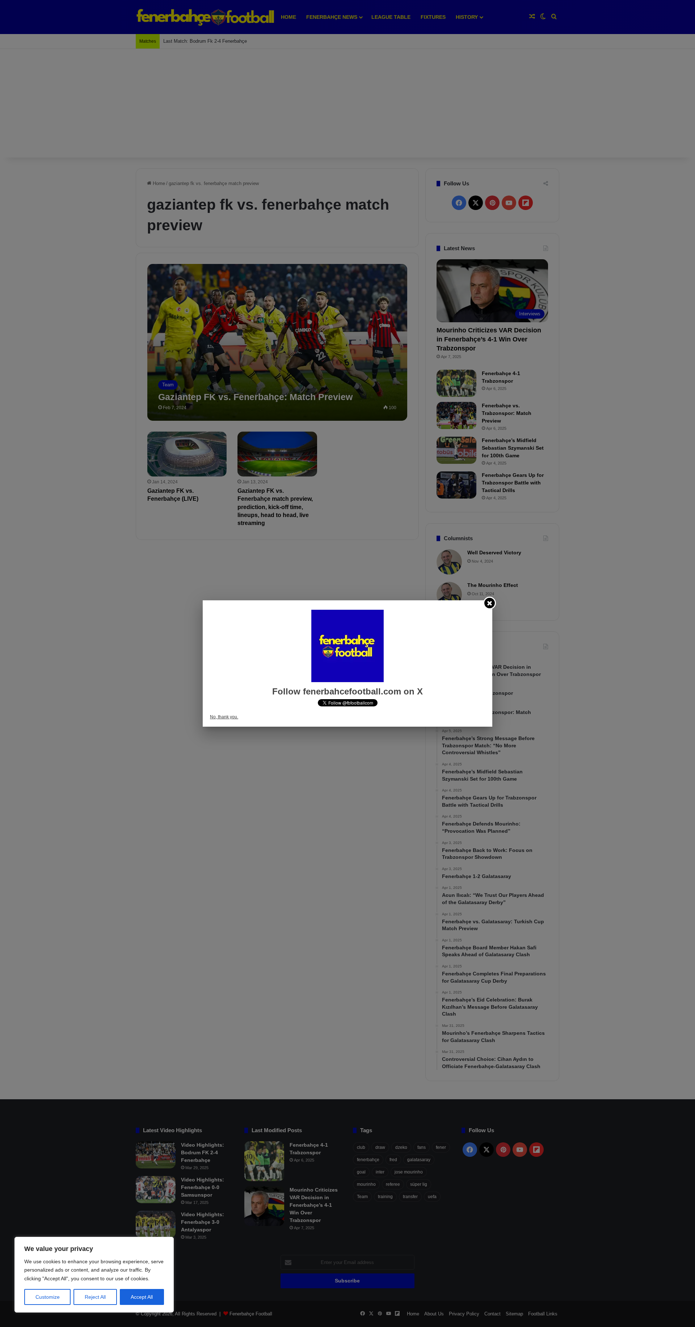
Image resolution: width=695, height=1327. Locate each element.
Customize (47, 1297)
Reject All (95, 1297)
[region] (94, 1275)
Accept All (142, 1297)
